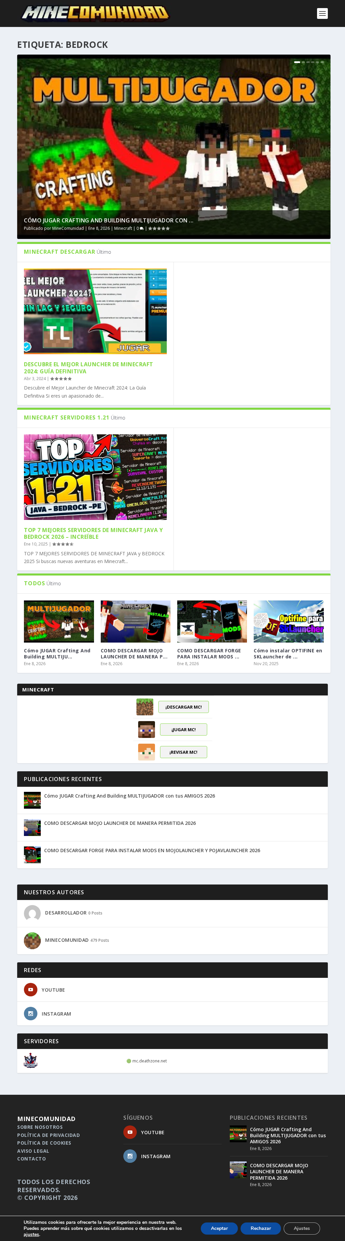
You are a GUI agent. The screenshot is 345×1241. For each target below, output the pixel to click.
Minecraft (123, 228)
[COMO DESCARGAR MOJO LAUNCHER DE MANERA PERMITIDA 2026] (135, 621)
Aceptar (219, 1228)
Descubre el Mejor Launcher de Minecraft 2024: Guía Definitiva (88, 368)
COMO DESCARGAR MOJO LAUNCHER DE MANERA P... (134, 653)
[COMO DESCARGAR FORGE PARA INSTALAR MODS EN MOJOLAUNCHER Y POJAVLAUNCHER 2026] (212, 621)
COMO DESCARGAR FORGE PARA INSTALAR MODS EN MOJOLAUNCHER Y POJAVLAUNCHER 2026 (152, 850)
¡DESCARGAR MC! (183, 707)
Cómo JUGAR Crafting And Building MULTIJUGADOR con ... (109, 220)
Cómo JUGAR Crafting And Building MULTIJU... (57, 653)
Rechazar (261, 1228)
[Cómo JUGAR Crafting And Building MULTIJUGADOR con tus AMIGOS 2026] (59, 621)
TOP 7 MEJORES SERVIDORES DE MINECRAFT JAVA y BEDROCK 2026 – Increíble (93, 533)
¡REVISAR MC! (183, 752)
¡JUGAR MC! (183, 729)
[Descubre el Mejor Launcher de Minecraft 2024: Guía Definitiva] (95, 311)
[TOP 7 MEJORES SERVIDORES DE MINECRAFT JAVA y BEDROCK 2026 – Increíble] (95, 477)
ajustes (31, 1235)
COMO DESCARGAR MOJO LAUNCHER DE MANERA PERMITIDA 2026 (120, 823)
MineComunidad (68, 228)
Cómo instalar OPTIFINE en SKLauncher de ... (288, 653)
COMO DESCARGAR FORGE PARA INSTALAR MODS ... (209, 653)
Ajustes (302, 1228)
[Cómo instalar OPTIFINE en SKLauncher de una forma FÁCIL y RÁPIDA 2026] (288, 621)
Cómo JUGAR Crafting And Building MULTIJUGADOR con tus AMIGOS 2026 (129, 796)
